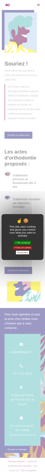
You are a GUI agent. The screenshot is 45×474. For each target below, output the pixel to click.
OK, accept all (23, 243)
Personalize (22, 252)
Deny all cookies (23, 247)
